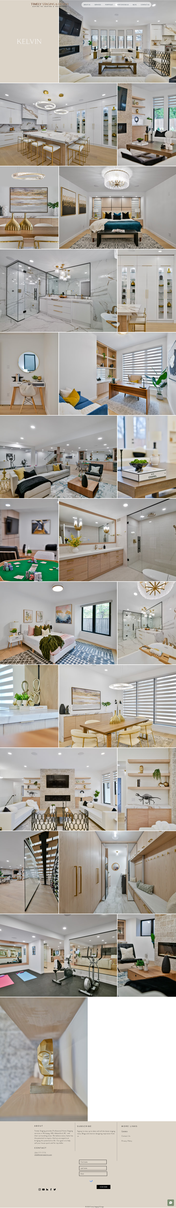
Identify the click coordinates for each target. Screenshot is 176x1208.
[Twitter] (54, 1189)
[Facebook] (50, 1189)
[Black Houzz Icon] (47, 1189)
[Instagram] (39, 1189)
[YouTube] (43, 1189)
